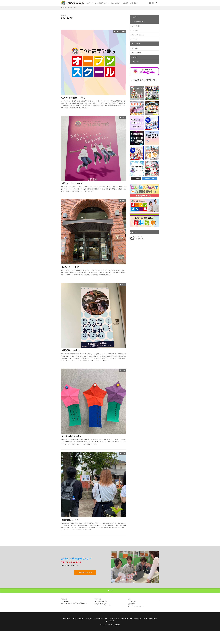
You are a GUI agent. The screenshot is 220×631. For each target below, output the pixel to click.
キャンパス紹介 (136, 26)
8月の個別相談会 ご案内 (73, 97)
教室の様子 (125, 3)
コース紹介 (135, 30)
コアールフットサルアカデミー (138, 238)
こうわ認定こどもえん (136, 236)
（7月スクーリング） (71, 266)
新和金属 (132, 240)
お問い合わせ (134, 3)
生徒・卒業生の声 (136, 52)
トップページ (89, 3)
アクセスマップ (136, 39)
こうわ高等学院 (115, 625)
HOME (64, 7)
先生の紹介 (135, 48)
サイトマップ (110, 621)
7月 (75, 7)
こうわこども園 (132, 601)
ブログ (123, 117)
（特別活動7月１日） (71, 519)
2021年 (70, 7)
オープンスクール (120, 31)
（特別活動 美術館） (71, 350)
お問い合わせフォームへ (85, 572)
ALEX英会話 (133, 237)
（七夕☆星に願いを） (71, 436)
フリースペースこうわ (138, 35)
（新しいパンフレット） (72, 183)
